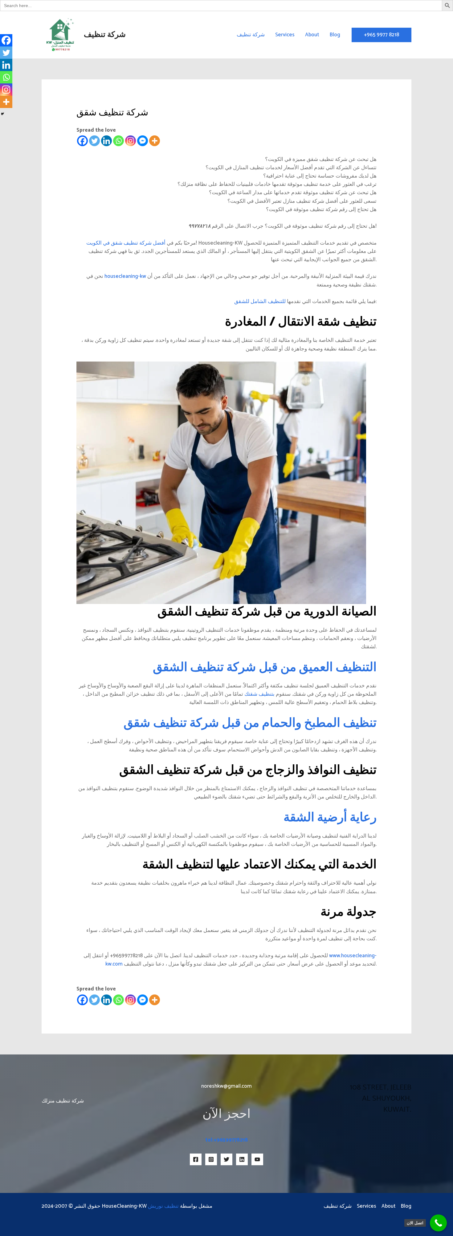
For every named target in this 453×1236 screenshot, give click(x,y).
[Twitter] (94, 140)
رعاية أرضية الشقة (330, 818)
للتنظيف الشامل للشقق (260, 301)
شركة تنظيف (105, 34)
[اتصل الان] (438, 1222)
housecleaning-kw (125, 276)
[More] (154, 140)
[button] (381, 35)
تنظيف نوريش (163, 1206)
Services (285, 34)
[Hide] (2, 113)
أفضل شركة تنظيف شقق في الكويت (125, 243)
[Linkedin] (106, 140)
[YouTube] (257, 1159)
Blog (334, 34)
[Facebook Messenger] (142, 140)
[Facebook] (82, 140)
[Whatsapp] (118, 140)
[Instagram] (130, 140)
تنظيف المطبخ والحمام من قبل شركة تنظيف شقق (250, 723)
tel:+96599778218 (226, 1140)
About (312, 34)
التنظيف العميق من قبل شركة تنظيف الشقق (265, 668)
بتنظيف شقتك (259, 694)
